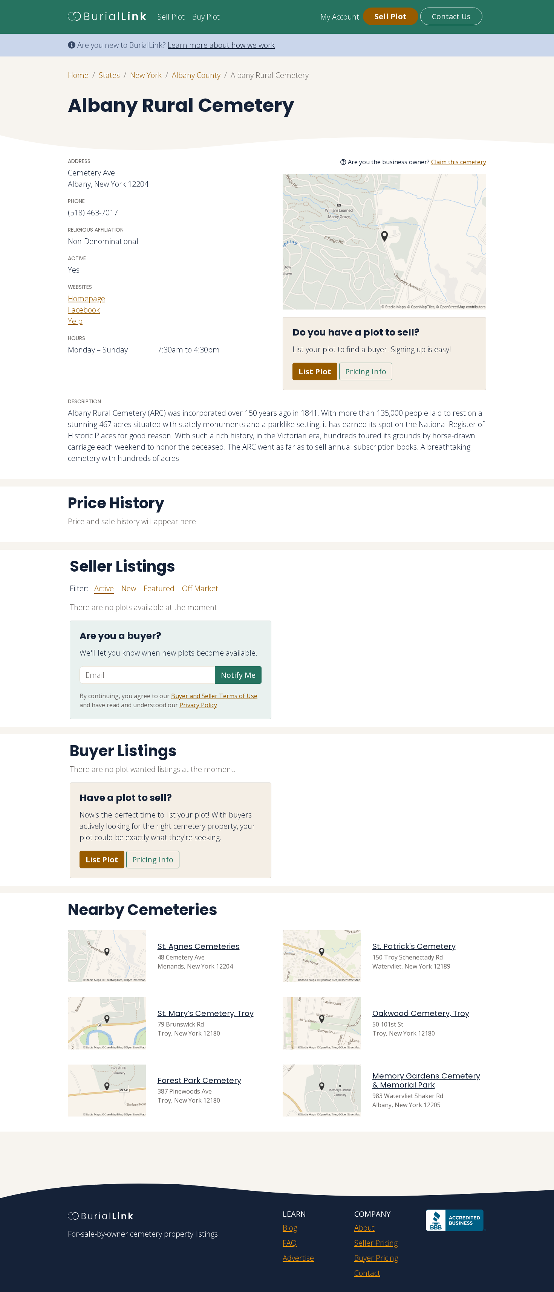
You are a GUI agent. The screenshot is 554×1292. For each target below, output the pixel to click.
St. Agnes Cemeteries (199, 946)
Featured (159, 588)
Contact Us (451, 16)
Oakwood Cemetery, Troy (420, 1013)
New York (146, 75)
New (128, 588)
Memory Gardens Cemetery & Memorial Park (426, 1080)
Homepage (86, 298)
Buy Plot (206, 17)
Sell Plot (171, 17)
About (364, 1228)
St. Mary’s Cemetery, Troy (206, 1013)
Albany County (196, 75)
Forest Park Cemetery (199, 1080)
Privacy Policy (198, 705)
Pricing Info (365, 371)
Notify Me (238, 675)
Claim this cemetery (458, 162)
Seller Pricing (376, 1243)
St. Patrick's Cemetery (414, 946)
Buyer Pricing (376, 1258)
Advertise (298, 1258)
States (109, 75)
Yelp (75, 321)
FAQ (290, 1243)
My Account (339, 17)
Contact (367, 1273)
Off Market (200, 588)
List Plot (314, 371)
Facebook (84, 310)
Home (78, 75)
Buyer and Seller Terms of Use (214, 696)
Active (104, 588)
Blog (290, 1228)
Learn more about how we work (221, 45)
